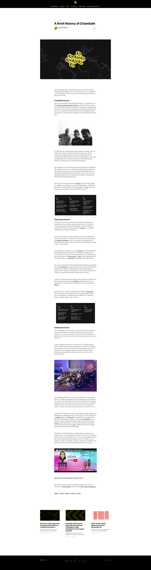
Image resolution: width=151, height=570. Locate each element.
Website (56, 493)
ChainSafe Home (54, 6)
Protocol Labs (71, 256)
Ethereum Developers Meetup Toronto (67, 105)
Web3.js (56, 285)
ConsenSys (76, 281)
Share (94, 28)
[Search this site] (99, 6)
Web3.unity (71, 417)
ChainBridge (86, 419)
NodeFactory (90, 291)
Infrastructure (74, 6)
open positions (66, 486)
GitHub (73, 493)
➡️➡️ (82, 486)
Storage (56, 423)
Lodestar (62, 6)
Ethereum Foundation (62, 240)
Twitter (62, 493)
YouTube (78, 493)
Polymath (78, 183)
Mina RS (71, 258)
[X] (75, 558)
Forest (67, 6)
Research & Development (92, 6)
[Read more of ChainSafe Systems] (56, 28)
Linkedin (67, 493)
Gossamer (80, 251)
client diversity (63, 267)
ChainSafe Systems (63, 27)
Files (74, 424)
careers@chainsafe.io (90, 486)
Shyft (86, 187)
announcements (58, 20)
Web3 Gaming (82, 6)
